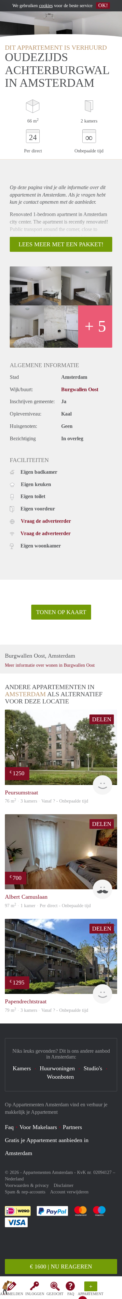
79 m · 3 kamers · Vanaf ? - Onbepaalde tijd (46, 1010)
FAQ (70, 1294)
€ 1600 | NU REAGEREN (61, 1266)
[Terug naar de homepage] (7, 1288)
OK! (103, 5)
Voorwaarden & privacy (27, 1185)
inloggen (34, 1294)
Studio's (93, 1068)
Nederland (14, 1179)
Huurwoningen (57, 1068)
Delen (101, 719)
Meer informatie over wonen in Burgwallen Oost (50, 665)
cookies (46, 5)
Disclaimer (64, 1185)
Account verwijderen (69, 1192)
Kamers (22, 1068)
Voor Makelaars (38, 1127)
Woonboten (60, 1077)
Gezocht (55, 1294)
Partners (72, 1127)
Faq (9, 1127)
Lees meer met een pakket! (61, 244)
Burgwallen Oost (79, 389)
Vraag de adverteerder (46, 521)
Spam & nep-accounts (25, 1192)
